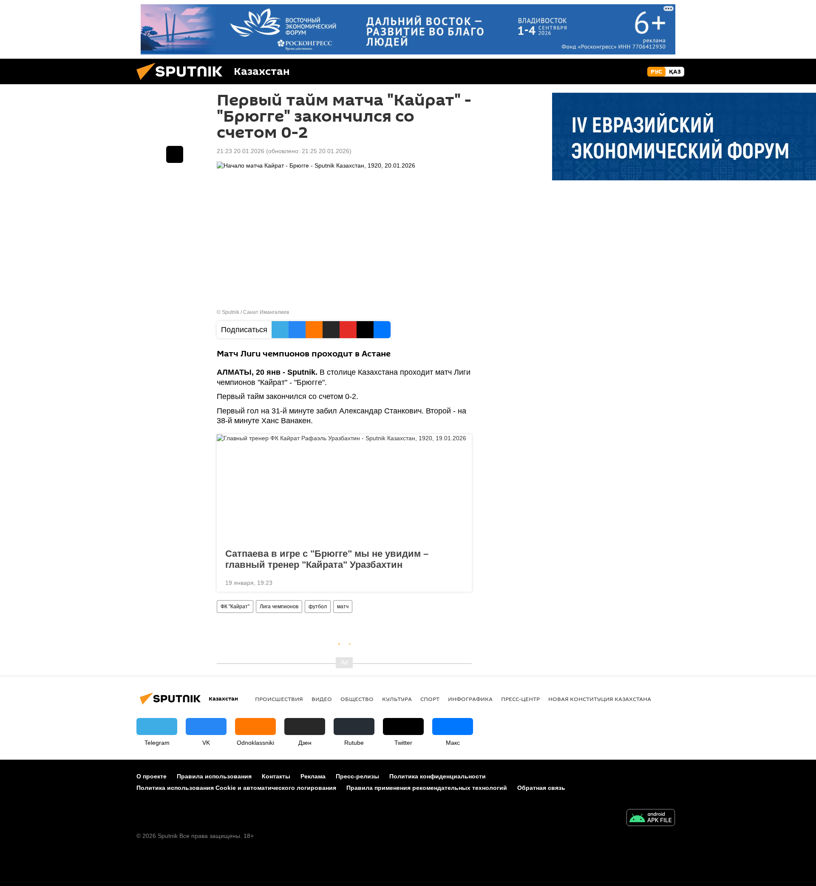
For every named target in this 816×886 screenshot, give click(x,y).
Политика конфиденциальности (437, 776)
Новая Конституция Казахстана (599, 699)
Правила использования (214, 776)
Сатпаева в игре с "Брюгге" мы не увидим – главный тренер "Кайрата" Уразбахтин (326, 559)
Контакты (276, 776)
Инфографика (470, 699)
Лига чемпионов (279, 607)
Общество (357, 699)
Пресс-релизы (357, 776)
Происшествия (279, 699)
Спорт (429, 699)
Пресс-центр (520, 699)
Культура (397, 699)
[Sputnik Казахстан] (183, 82)
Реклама (313, 776)
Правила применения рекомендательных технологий (426, 787)
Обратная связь (541, 787)
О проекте (151, 776)
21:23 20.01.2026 (240, 151)
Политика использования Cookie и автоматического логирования (236, 787)
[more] (458, 581)
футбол (318, 607)
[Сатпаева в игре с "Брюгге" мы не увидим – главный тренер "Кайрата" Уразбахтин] (344, 488)
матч (342, 607)
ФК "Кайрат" (235, 607)
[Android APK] (651, 818)
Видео (322, 699)
